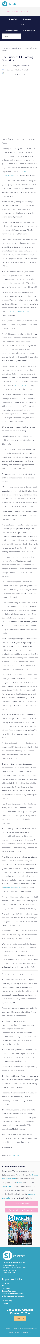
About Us (5, 1286)
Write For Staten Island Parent (13, 1296)
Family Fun (15, 1155)
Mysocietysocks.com (22, 385)
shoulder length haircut (12, 887)
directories (6, 1186)
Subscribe (5, 1283)
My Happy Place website (19, 311)
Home (4, 48)
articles (19, 1182)
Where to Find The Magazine (12, 1294)
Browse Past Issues (22, 1203)
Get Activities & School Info (21, 1210)
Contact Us (6, 1288)
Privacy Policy (7, 1301)
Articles (9, 48)
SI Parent (12, 3)
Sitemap (5, 1303)
